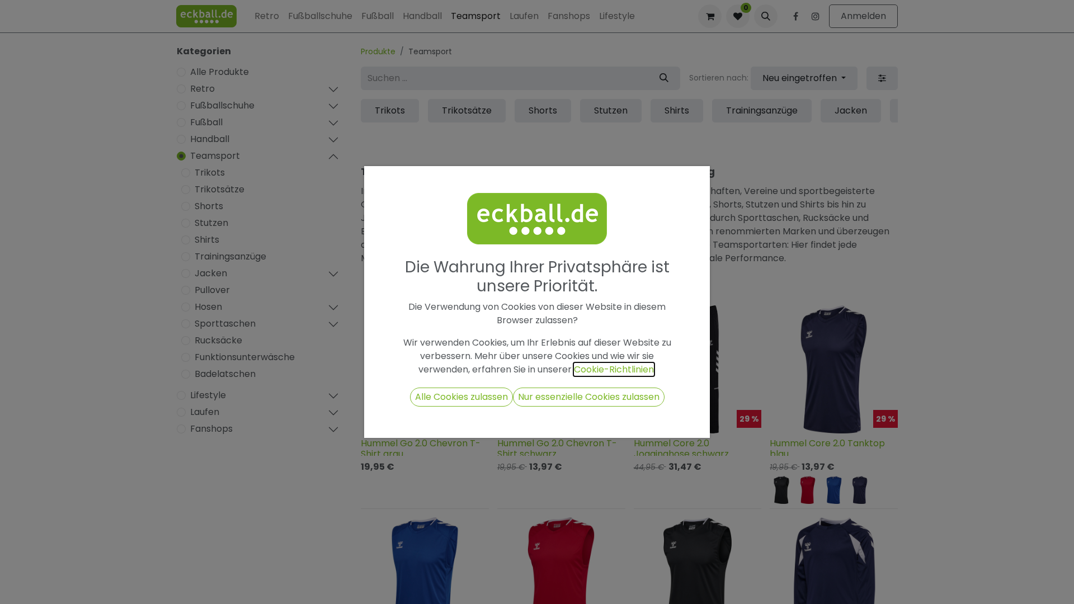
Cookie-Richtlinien (614, 369)
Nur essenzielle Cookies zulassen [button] (589, 396)
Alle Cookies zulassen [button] (461, 396)
